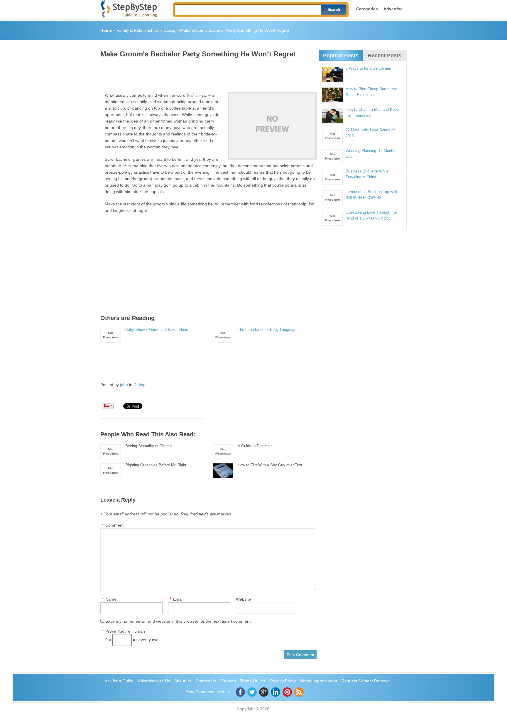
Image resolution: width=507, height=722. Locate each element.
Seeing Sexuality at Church (148, 446)
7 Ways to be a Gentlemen (368, 68)
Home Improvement (318, 681)
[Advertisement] (207, 73)
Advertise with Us (154, 681)
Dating (169, 30)
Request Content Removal (366, 681)
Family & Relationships (137, 30)
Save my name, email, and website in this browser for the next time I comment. (178, 621)
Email (178, 599)
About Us (182, 681)
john (124, 384)
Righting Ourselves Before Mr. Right (155, 465)
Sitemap (228, 681)
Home (106, 30)
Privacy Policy (283, 681)
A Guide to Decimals (255, 446)
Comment (114, 525)
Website (243, 599)
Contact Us (206, 681)
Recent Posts (384, 55)
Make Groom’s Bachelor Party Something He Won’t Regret (234, 30)
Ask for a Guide (119, 681)
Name (110, 599)
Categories (367, 8)
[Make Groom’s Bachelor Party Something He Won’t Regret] (272, 126)
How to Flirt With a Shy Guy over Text (270, 465)
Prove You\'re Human (125, 631)
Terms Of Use (253, 681)
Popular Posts (341, 55)
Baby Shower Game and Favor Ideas (156, 329)
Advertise (393, 8)
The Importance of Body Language (267, 329)
